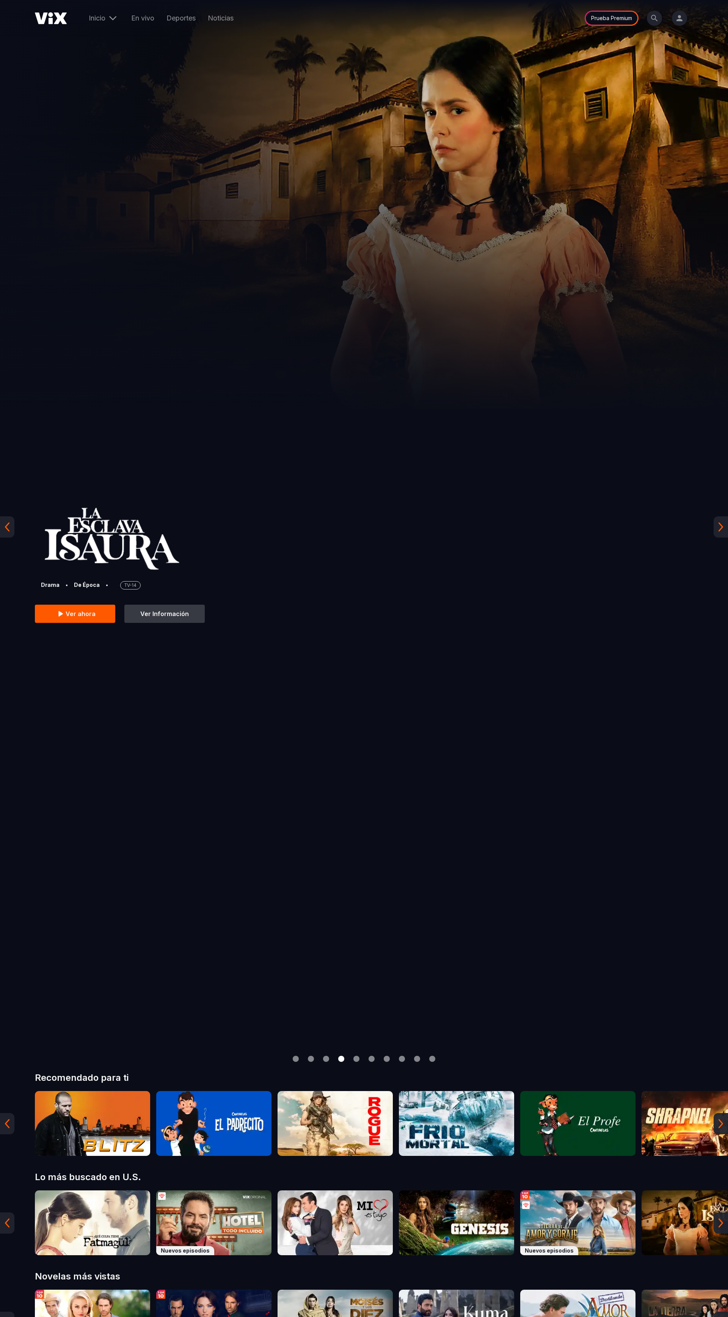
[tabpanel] (92, 1123)
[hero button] (364, 527)
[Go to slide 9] (417, 1059)
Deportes (181, 18)
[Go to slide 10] (432, 1059)
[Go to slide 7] (387, 1059)
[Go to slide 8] (402, 1059)
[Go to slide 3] (326, 1059)
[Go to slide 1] (296, 1059)
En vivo (142, 18)
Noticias (221, 18)
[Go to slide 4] (341, 1059)
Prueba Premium (611, 18)
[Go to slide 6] (371, 1059)
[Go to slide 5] (356, 1059)
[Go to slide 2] (311, 1059)
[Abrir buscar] (654, 18)
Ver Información (164, 614)
